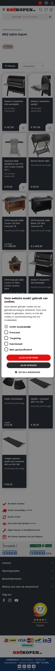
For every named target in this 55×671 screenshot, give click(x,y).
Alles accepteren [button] (28, 357)
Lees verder (23, 320)
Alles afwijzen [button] (29, 365)
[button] (27, 372)
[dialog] (27, 336)
